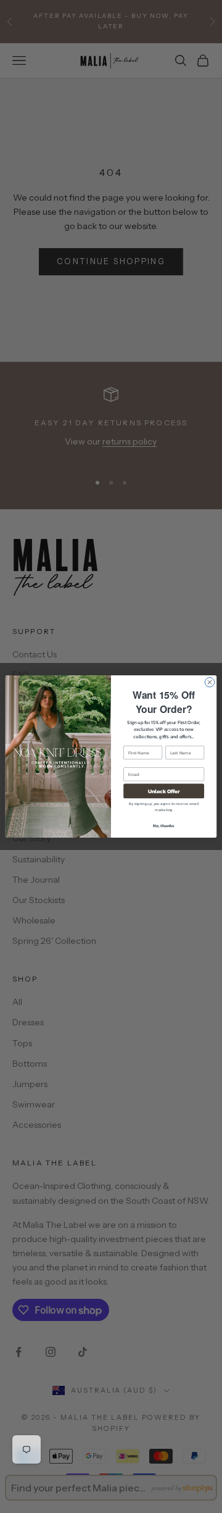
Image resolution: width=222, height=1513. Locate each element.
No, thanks (164, 825)
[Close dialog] (209, 682)
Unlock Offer (163, 791)
